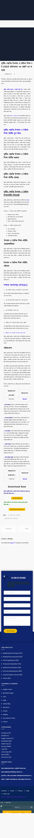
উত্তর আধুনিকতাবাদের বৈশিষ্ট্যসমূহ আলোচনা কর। (12, 772)
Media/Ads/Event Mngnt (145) (12, 653)
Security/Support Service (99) (12, 675)
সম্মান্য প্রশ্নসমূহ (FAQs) (15, 285)
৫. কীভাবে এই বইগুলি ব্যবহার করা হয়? (15, 333)
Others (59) (7, 678)
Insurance (6, 707)
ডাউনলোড (24, 399)
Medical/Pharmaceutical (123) (12, 657)
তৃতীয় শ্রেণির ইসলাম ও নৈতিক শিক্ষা (11, 518)
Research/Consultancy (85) (12, 667)
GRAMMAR (6, 741)
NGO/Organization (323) (11, 660)
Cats (4, 697)
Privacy (20, 791)
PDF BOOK (6, 757)
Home (7, 813)
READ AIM (6, 794)
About (12, 791)
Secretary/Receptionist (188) (12, 671)
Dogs (4, 700)
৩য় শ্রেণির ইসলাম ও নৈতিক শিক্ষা (14, 515)
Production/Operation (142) (12, 664)
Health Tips (6, 744)
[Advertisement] (17, 44)
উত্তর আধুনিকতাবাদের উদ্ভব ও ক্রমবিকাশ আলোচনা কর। (13, 768)
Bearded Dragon (8, 693)
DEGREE (5, 736)
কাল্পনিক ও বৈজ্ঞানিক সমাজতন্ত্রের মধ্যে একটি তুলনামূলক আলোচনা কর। (16, 779)
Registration (8, 802)
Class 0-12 (15, 813)
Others (5, 722)
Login (2, 802)
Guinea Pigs (6, 704)
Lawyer (5, 711)
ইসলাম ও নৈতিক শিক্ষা (14, 115)
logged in (12, 543)
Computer (6, 733)
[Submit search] (31, 807)
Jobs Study (6, 752)
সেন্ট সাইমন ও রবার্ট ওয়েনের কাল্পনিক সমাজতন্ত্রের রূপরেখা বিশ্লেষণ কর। (16, 775)
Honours (6, 746)
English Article (7, 689)
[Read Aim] (7, 807)
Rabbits (5, 714)
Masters (23, 813)
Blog (27, 791)
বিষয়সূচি (27, 200)
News (5, 755)
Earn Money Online (9, 718)
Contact (4, 791)
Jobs (4, 749)
